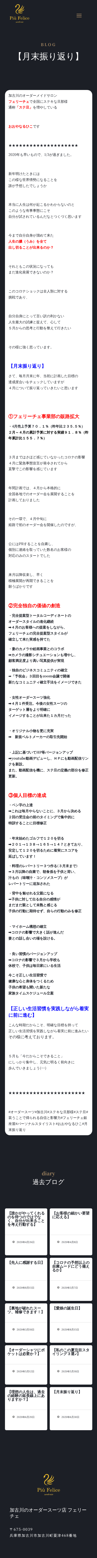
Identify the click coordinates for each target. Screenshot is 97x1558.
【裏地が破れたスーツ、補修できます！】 (26, 1309)
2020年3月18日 (25, 1329)
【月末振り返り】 (67, 1391)
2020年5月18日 (70, 1371)
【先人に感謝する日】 (26, 1262)
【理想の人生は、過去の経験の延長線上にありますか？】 (26, 1395)
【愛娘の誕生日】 (67, 1307)
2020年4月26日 (25, 1242)
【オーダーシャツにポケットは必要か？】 (26, 1351)
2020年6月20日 (25, 1417)
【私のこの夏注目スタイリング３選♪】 (71, 1351)
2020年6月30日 (70, 1417)
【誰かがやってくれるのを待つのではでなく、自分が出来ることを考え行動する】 (26, 1218)
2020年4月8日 (69, 1242)
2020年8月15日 (25, 1287)
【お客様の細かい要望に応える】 (71, 1214)
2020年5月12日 (25, 1371)
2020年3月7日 (69, 1287)
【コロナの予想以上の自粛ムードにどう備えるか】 (71, 1266)
